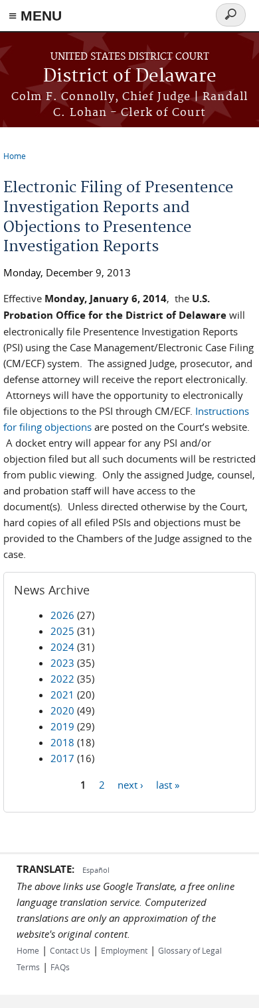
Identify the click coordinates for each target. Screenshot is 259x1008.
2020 (62, 710)
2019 (62, 726)
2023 (62, 662)
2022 (62, 678)
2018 (62, 742)
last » (167, 784)
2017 (62, 758)
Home (14, 155)
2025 (62, 631)
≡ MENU (35, 15)
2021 (62, 694)
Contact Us (70, 950)
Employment (124, 950)
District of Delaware (129, 76)
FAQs (60, 967)
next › (130, 784)
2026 (62, 615)
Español (96, 870)
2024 (62, 646)
